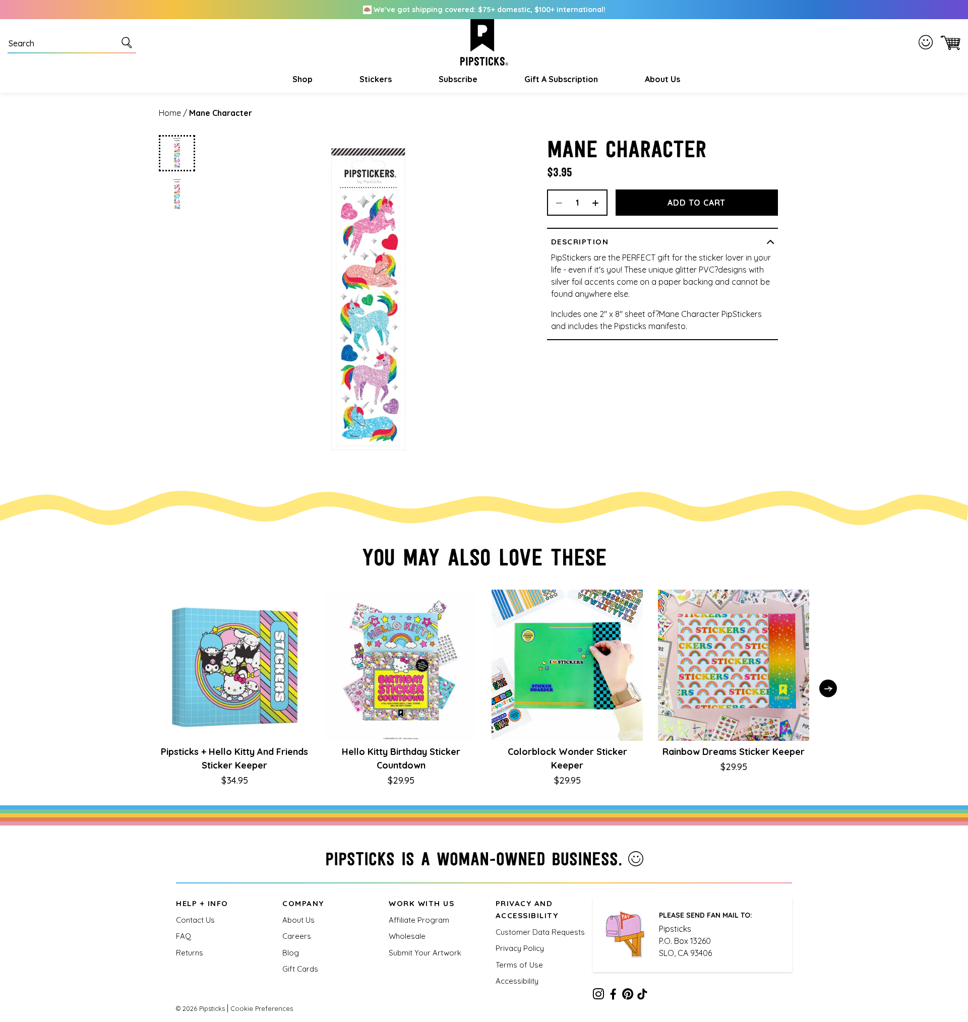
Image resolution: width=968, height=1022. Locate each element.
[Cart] (948, 42)
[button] (301, 79)
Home (170, 113)
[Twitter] (627, 996)
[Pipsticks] (484, 42)
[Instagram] (598, 996)
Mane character (220, 113)
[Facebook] (613, 996)
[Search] (128, 42)
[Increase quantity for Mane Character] (599, 202)
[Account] (928, 42)
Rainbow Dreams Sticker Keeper (733, 751)
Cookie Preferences (261, 1008)
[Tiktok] (642, 996)
